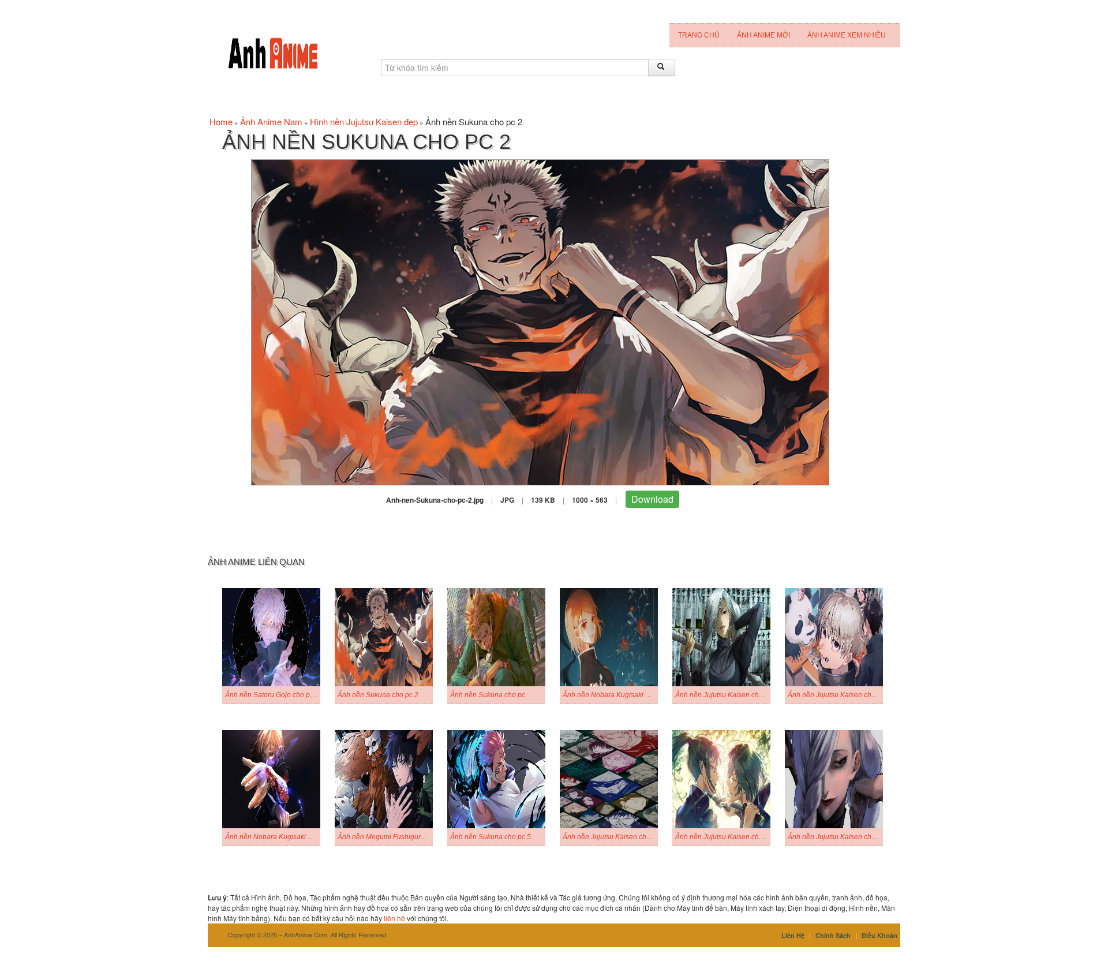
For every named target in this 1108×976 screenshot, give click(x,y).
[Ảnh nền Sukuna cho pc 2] (540, 321)
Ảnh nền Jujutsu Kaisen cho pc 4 (839, 695)
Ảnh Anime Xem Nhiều (846, 35)
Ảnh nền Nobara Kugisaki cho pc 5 (617, 695)
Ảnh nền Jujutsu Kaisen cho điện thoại (623, 837)
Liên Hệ (792, 935)
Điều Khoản (879, 935)
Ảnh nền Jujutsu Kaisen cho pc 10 (841, 837)
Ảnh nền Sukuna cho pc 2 (378, 695)
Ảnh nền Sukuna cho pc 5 (490, 837)
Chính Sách (833, 935)
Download (652, 499)
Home (221, 121)
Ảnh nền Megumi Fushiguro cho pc (392, 837)
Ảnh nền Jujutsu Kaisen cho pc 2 (726, 837)
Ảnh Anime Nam (271, 121)
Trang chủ (699, 35)
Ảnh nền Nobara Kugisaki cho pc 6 (279, 837)
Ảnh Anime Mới (763, 35)
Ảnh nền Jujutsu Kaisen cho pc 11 (728, 695)
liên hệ (394, 918)
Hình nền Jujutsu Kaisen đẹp (364, 121)
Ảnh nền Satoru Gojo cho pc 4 (272, 695)
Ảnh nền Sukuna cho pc (487, 695)
